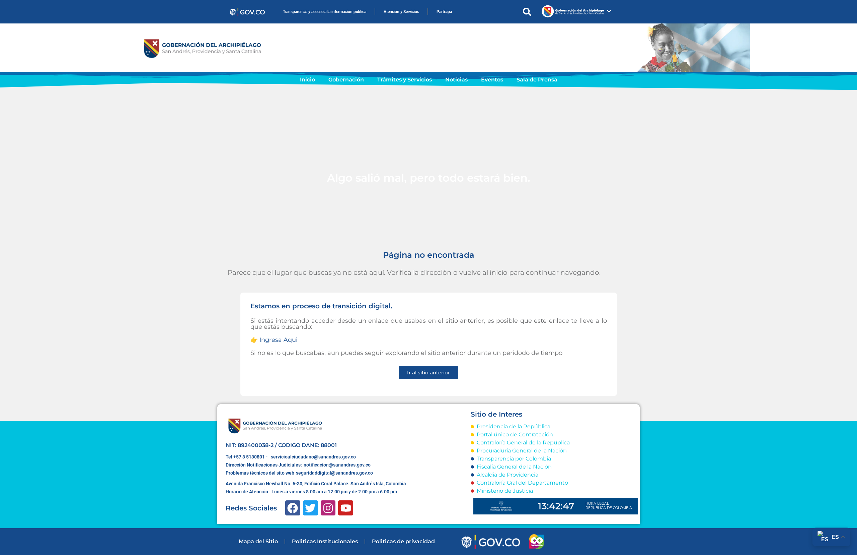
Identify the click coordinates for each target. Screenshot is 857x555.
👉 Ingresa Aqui (274, 340)
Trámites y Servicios (404, 79)
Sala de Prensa (537, 79)
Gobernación (346, 79)
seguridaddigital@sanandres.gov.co (334, 473)
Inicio (307, 79)
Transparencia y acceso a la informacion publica (324, 11)
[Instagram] (328, 507)
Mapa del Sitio (258, 541)
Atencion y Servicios (401, 11)
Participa (444, 11)
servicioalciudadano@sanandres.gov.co (313, 456)
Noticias (456, 79)
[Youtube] (345, 507)
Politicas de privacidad (403, 541)
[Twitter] (310, 507)
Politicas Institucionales (325, 541)
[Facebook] (292, 507)
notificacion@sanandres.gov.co (337, 465)
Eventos (492, 79)
